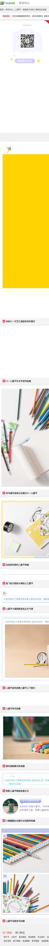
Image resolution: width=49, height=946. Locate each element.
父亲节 (14, 937)
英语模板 (26, 940)
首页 (2, 9)
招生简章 (7, 940)
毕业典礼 (41, 937)
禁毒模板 (32, 937)
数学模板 (35, 940)
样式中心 (9, 9)
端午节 (6, 937)
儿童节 (18, 9)
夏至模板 (22, 937)
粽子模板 (16, 940)
